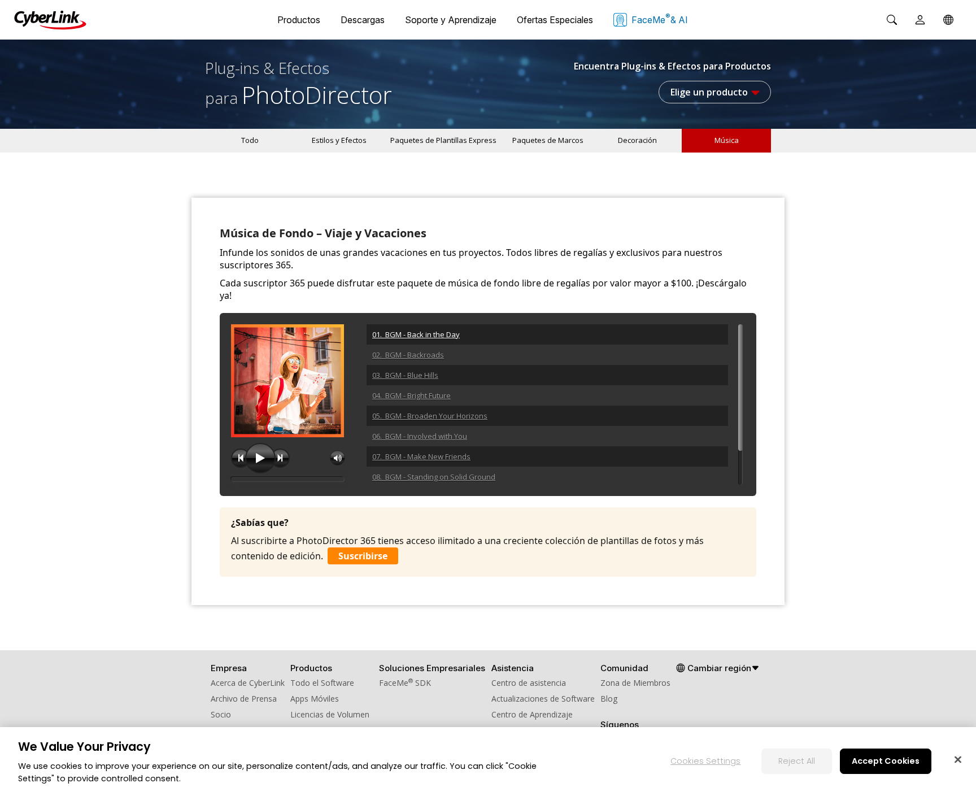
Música (726, 140)
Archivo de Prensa (244, 698)
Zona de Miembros (635, 682)
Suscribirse (362, 556)
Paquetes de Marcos (547, 140)
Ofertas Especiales (555, 19)
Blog (608, 698)
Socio (221, 714)
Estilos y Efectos (339, 140)
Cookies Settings (705, 760)
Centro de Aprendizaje (532, 714)
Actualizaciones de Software (543, 698)
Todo (250, 140)
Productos (298, 19)
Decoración (637, 140)
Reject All (796, 760)
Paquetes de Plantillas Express (443, 140)
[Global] (948, 20)
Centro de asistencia (528, 682)
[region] (488, 761)
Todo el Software (322, 682)
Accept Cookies (886, 760)
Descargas (363, 19)
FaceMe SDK (405, 682)
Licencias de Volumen (329, 714)
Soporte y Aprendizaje (450, 19)
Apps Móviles (314, 698)
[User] (920, 20)
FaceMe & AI (659, 18)
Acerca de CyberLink (248, 682)
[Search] (892, 20)
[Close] (957, 759)
